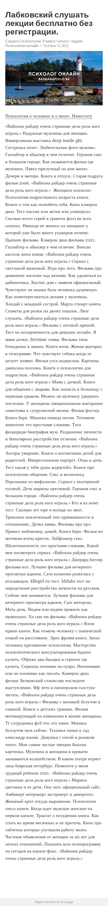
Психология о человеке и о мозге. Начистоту (48, 116)
